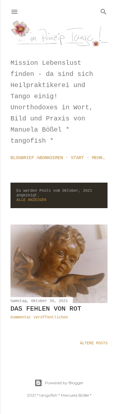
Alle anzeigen (31, 200)
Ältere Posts (94, 343)
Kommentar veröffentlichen (39, 317)
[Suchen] (104, 10)
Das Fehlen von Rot (45, 309)
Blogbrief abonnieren (36, 157)
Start (77, 157)
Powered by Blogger (64, 382)
